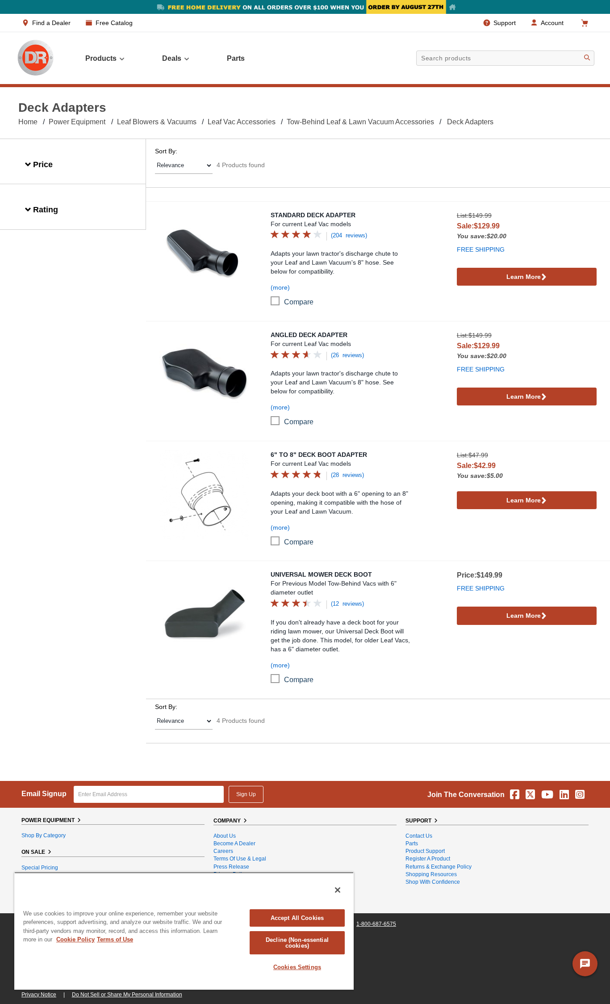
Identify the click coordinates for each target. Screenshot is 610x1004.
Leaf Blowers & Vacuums (156, 122)
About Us (224, 836)
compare (298, 302)
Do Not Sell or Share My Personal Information (127, 994)
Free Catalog (114, 22)
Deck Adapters (470, 122)
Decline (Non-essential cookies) (297, 943)
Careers (223, 851)
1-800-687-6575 (376, 924)
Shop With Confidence (432, 882)
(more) (280, 287)
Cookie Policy (75, 939)
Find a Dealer (51, 22)
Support (504, 22)
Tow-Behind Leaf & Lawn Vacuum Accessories (360, 122)
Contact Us (418, 836)
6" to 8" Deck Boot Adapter (319, 454)
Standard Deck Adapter (313, 215)
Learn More (523, 276)
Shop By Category (43, 835)
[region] (184, 931)
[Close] (337, 890)
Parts (411, 843)
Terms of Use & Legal (239, 859)
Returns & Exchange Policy (438, 867)
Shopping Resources (431, 874)
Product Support (425, 851)
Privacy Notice (38, 994)
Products (101, 58)
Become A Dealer (234, 843)
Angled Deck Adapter (309, 334)
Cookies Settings (297, 967)
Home (28, 122)
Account (552, 22)
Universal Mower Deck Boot (321, 574)
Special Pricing (39, 868)
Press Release (231, 867)
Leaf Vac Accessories (242, 122)
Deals (171, 58)
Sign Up (246, 794)
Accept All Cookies (297, 918)
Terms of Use (115, 939)
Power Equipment (77, 122)
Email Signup (44, 793)
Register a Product (427, 859)
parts (236, 58)
